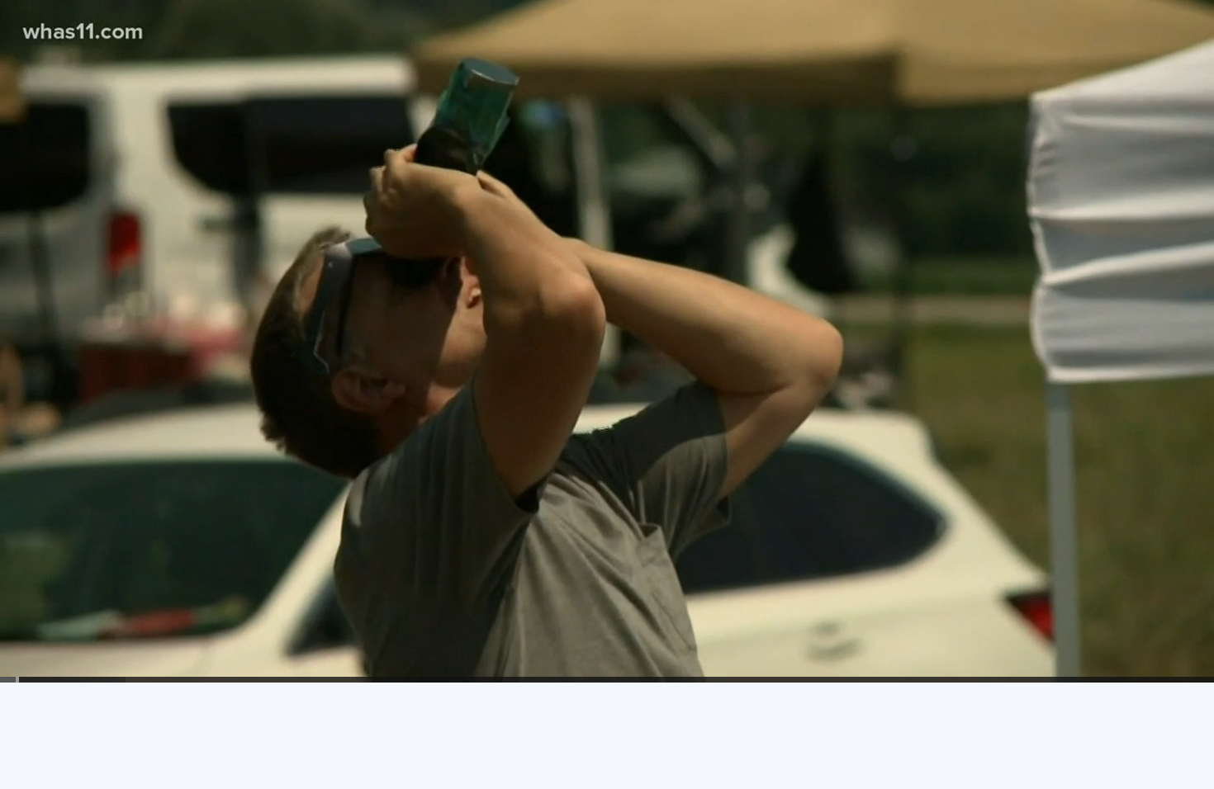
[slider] (607, 679)
